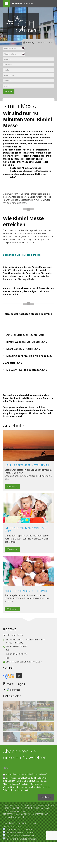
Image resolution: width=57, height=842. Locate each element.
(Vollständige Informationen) (36, 774)
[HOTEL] (11, 737)
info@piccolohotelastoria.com (27, 661)
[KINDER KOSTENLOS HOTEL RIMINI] (28, 570)
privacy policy (8, 817)
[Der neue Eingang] (11, 706)
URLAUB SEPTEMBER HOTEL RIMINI (27, 465)
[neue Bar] (28, 716)
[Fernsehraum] (28, 737)
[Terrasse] (28, 706)
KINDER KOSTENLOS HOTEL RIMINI (26, 591)
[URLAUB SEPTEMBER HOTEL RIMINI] (28, 445)
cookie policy (20, 817)
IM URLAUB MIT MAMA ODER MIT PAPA (26, 529)
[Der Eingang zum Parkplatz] (28, 726)
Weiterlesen (12, 486)
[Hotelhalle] (45, 726)
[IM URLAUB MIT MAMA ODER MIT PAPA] (28, 507)
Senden (8, 91)
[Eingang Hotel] (45, 706)
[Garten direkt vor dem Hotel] (45, 737)
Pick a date (23, 48)
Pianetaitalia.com (16, 826)
